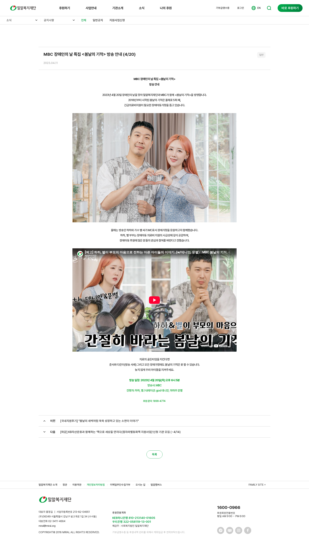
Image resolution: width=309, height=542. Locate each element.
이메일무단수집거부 (120, 484)
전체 (83, 20)
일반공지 (98, 20)
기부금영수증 (222, 8)
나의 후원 (166, 8)
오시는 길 (140, 484)
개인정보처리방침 (96, 484)
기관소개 (117, 8)
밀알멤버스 (156, 484)
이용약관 (76, 484)
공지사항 (49, 20)
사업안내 (91, 8)
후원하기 (64, 8)
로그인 (240, 7)
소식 (141, 8)
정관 (65, 484)
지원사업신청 (117, 20)
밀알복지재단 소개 (48, 484)
